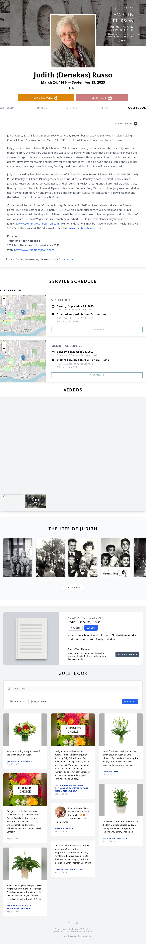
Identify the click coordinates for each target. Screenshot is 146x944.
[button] (23, 312)
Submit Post (129, 701)
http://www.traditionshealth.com (34, 250)
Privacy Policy (65, 931)
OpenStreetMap (76, 936)
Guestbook (137, 107)
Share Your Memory (127, 654)
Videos (72, 107)
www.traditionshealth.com (85, 228)
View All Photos (73, 587)
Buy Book (91, 627)
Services (40, 107)
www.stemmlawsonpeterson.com (39, 223)
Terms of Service (80, 931)
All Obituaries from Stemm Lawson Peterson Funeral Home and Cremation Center (122, 35)
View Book (75, 627)
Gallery (103, 107)
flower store (66, 259)
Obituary (7, 107)
